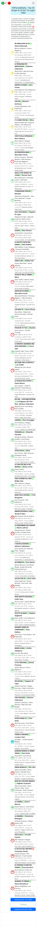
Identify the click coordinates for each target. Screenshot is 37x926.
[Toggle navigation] (33, 3)
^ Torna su (23, 904)
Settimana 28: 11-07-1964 (23, 900)
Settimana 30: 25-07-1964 (23, 909)
